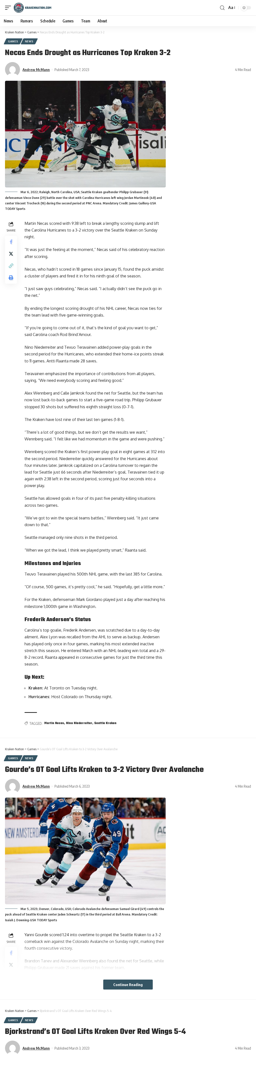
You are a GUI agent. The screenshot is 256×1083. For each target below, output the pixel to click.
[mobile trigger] (9, 7)
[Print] (11, 278)
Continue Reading (128, 984)
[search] (222, 8)
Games (13, 41)
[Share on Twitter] (11, 254)
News (29, 41)
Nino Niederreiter (79, 723)
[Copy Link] (11, 266)
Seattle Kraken (105, 723)
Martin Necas (54, 723)
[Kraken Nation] (32, 7)
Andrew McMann (36, 69)
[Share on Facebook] (11, 242)
